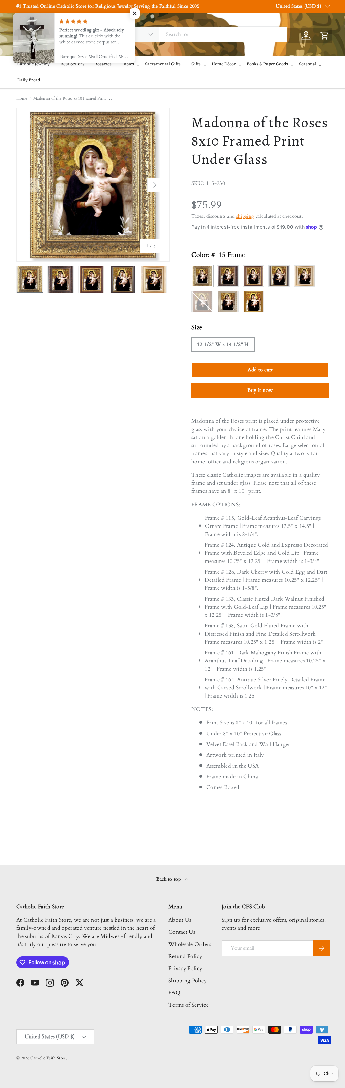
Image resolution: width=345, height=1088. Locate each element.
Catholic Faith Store (48, 1058)
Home (21, 98)
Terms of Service (188, 1005)
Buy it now (260, 390)
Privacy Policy (185, 968)
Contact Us (181, 932)
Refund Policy (185, 956)
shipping (245, 216)
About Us (179, 920)
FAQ (174, 992)
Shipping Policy (187, 980)
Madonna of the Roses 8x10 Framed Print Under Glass (73, 98)
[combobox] (194, 34)
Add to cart (260, 369)
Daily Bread (28, 80)
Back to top (169, 879)
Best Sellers (72, 64)
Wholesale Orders (189, 944)
